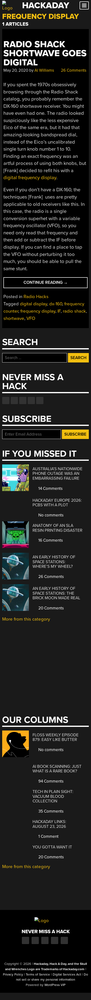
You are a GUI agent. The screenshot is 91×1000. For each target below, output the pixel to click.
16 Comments (50, 540)
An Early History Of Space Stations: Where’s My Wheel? (54, 561)
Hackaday (45, 5)
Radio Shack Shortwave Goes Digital (45, 53)
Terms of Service (38, 975)
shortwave (13, 318)
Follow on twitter (14, 400)
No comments (50, 515)
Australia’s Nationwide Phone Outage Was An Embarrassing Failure (58, 473)
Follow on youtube (22, 400)
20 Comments (50, 608)
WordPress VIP (55, 985)
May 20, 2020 (15, 70)
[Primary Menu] (84, 5)
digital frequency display (29, 178)
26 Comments (73, 70)
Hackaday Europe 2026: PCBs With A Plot (57, 503)
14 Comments (50, 488)
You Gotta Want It (52, 847)
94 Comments (50, 781)
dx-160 (55, 304)
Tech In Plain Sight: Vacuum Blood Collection (53, 796)
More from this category (26, 619)
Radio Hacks (36, 296)
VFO (30, 318)
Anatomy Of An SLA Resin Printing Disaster (57, 528)
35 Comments (50, 811)
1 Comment (47, 836)
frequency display (37, 311)
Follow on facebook (5, 400)
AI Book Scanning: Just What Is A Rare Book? (57, 769)
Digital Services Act (67, 975)
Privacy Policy (13, 975)
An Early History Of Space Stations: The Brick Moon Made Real (56, 593)
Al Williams (44, 70)
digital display (33, 304)
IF (59, 311)
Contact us (39, 400)
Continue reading (55, 284)
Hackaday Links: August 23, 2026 (49, 824)
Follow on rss (31, 400)
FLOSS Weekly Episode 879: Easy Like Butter (56, 737)
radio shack (74, 311)
